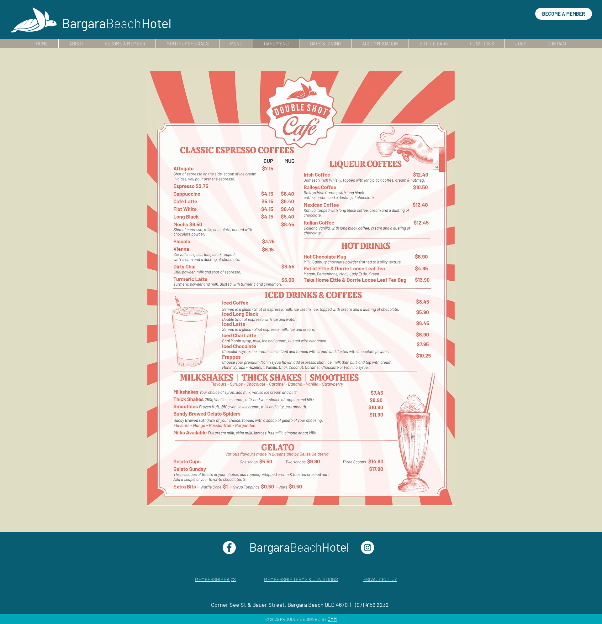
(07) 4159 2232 (372, 604)
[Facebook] (229, 547)
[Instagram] (367, 547)
